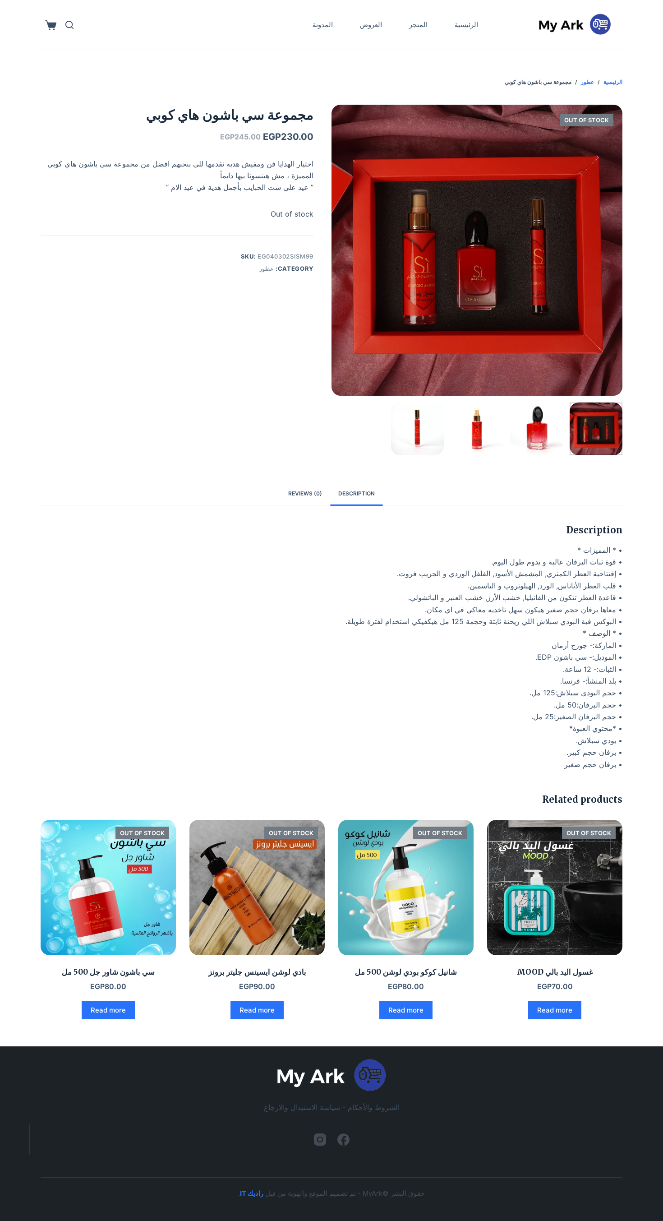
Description (356, 493)
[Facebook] (343, 1139)
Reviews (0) (305, 493)
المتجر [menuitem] (418, 24)
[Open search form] (69, 25)
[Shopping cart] (50, 25)
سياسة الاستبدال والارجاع (302, 1107)
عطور (266, 268)
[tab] (356, 493)
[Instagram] (320, 1139)
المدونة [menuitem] (323, 24)
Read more (554, 1010)
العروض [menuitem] (371, 24)
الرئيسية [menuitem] (466, 24)
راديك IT (251, 1193)
